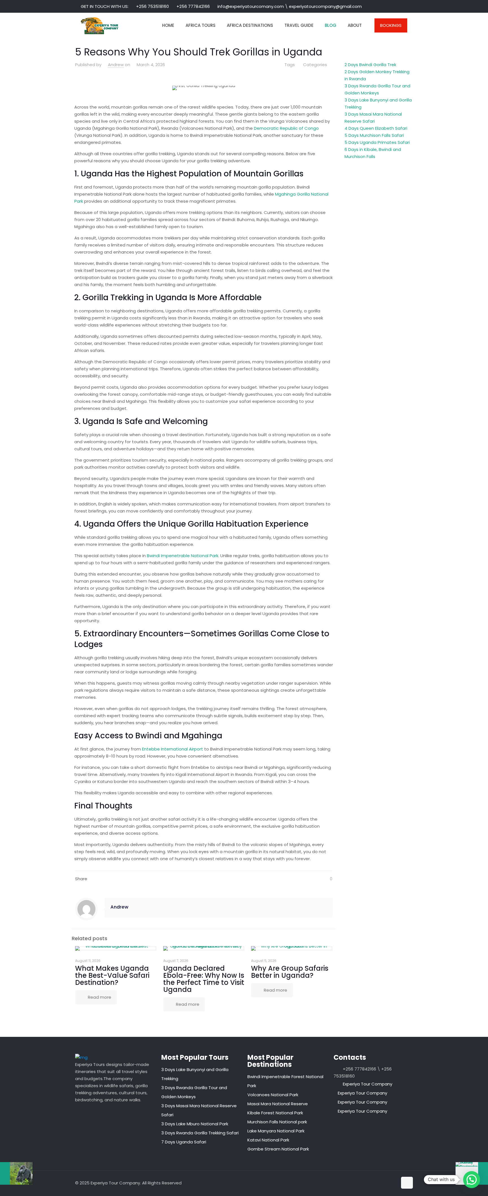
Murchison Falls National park (277, 1122)
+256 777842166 (193, 6)
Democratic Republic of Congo (286, 128)
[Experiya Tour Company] (99, 25)
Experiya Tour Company (367, 1084)
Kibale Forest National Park (275, 1113)
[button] (471, 1179)
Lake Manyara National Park (275, 1131)
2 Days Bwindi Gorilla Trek (370, 65)
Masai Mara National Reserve (277, 1104)
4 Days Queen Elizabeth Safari (376, 128)
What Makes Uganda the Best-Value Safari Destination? (112, 975)
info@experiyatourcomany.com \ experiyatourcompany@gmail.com (289, 6)
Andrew (116, 65)
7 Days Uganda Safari (183, 1142)
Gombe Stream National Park (278, 1149)
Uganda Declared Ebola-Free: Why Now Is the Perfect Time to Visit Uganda (203, 979)
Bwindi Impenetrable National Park (182, 556)
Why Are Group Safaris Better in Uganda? (289, 972)
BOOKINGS (391, 25)
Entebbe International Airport (172, 749)
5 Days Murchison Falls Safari (374, 135)
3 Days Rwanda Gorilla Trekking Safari (200, 1133)
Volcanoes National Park (272, 1095)
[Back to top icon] (407, 1183)
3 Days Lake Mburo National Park (194, 1124)
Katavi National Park (268, 1140)
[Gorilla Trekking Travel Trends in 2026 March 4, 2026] (16, 1173)
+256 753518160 (152, 6)
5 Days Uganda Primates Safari (377, 142)
